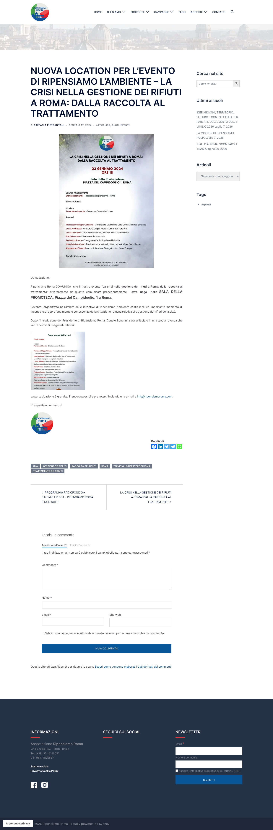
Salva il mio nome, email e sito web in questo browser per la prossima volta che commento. (105, 633)
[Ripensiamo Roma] (40, 12)
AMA (35, 466)
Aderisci (197, 12)
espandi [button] (206, 204)
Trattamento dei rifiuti (48, 471)
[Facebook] (154, 446)
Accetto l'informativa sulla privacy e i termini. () (209, 770)
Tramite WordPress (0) (54, 545)
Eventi (125, 125)
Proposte (137, 12)
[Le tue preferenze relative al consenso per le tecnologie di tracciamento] (18, 823)
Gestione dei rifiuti (54, 466)
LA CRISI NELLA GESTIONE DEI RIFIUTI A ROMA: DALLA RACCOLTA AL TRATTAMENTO (145, 497)
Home (98, 12)
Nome (47, 597)
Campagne (161, 12)
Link (236, 770)
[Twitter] (167, 446)
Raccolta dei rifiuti (84, 466)
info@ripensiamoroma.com (154, 396)
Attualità (103, 125)
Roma (104, 466)
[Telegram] (173, 446)
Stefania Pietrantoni (49, 125)
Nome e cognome (186, 757)
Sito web (115, 614)
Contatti (218, 12)
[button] (232, 12)
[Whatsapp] (179, 446)
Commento (50, 565)
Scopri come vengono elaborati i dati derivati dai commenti (133, 666)
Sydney (104, 824)
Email (46, 614)
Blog (182, 12)
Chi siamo (114, 12)
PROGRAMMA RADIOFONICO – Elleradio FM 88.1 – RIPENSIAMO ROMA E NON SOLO (67, 497)
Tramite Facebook (80, 545)
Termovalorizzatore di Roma (131, 466)
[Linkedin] (160, 446)
